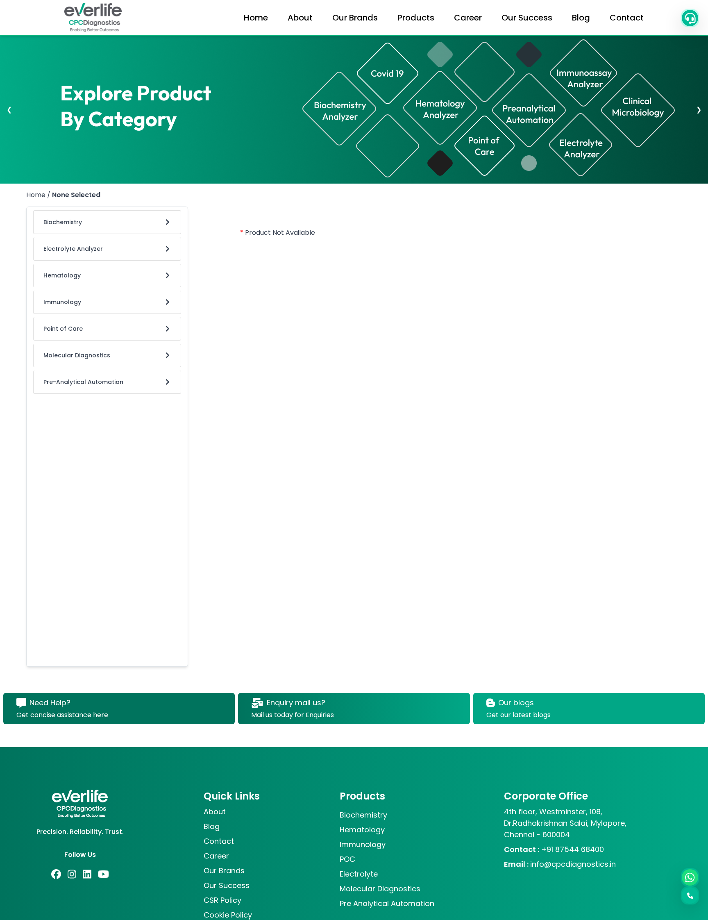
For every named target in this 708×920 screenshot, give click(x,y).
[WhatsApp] (690, 877)
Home (256, 17)
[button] (690, 18)
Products (415, 17)
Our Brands (355, 17)
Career (468, 17)
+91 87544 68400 (554, 849)
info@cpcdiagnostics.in (560, 864)
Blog (581, 17)
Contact (627, 17)
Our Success (527, 17)
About (300, 17)
